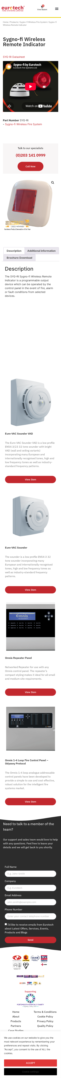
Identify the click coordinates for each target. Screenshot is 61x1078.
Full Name (11, 867)
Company (10, 881)
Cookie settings (30, 1071)
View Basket (42, 9)
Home (5, 22)
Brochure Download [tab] (19, 257)
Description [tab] (14, 250)
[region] (30, 1054)
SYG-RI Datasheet (14, 56)
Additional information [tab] (41, 250)
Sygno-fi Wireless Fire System (33, 22)
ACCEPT (30, 1063)
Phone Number (13, 909)
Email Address (13, 895)
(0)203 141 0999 (30, 155)
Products (14, 22)
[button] (56, 8)
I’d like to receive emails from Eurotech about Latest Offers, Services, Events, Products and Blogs (29, 928)
